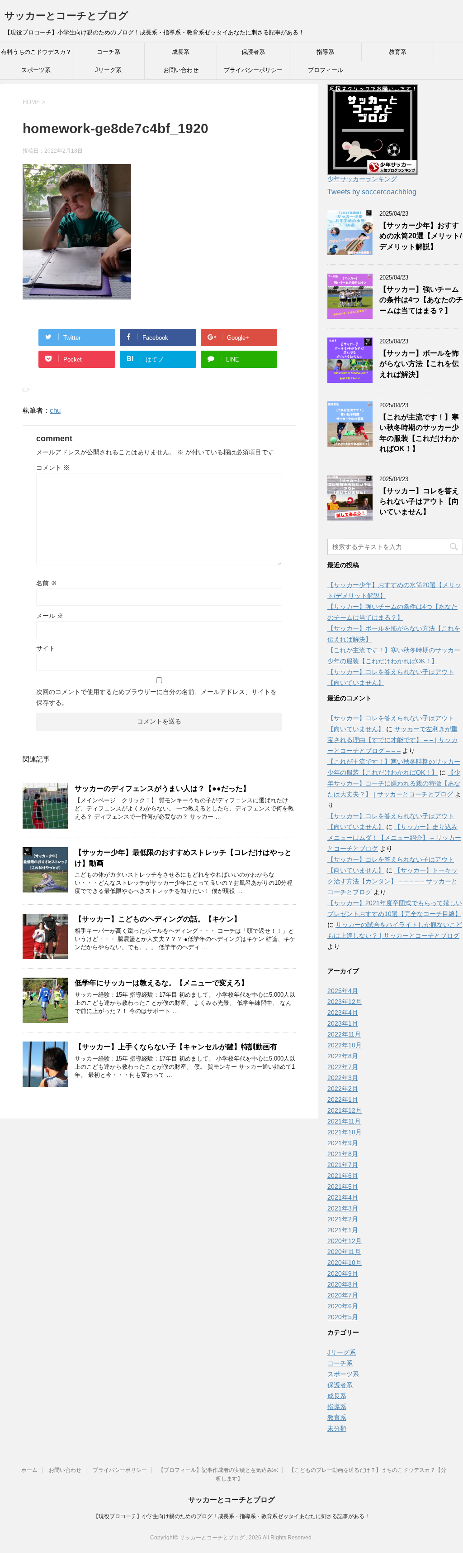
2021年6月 (342, 1175)
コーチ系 (108, 51)
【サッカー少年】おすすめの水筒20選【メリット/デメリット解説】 (420, 236)
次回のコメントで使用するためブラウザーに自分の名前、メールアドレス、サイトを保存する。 (156, 697)
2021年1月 (342, 1230)
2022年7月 (342, 1067)
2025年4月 (342, 990)
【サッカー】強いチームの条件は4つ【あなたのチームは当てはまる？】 (421, 299)
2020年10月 (344, 1262)
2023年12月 (344, 1001)
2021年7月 (342, 1164)
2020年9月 (342, 1273)
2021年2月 (342, 1219)
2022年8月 (342, 1056)
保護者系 (253, 51)
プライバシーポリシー (253, 70)
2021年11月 (344, 1121)
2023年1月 (342, 1023)
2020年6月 (342, 1306)
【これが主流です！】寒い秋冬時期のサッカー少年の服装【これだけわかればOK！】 (419, 433)
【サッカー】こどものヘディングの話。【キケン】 (158, 919)
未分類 (336, 1428)
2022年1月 (342, 1099)
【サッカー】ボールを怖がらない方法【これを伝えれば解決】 (419, 363)
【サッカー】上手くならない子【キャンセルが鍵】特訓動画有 (176, 1047)
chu (55, 410)
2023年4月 (342, 1012)
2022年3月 (342, 1077)
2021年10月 (344, 1132)
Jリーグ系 (108, 70)
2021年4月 (342, 1197)
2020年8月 (342, 1284)
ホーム (29, 1470)
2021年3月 (342, 1208)
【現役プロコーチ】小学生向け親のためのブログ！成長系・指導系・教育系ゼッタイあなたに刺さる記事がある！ (231, 1516)
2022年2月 (342, 1088)
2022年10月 (344, 1045)
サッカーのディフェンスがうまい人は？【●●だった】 (162, 788)
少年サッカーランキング (362, 179)
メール (49, 615)
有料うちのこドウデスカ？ (36, 51)
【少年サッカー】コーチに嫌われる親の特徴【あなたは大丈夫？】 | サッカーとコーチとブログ (393, 783)
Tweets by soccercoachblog (371, 192)
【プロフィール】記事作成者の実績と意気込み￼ (218, 1470)
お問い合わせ (180, 70)
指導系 (325, 51)
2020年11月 (344, 1251)
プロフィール (325, 70)
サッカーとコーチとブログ (66, 15)
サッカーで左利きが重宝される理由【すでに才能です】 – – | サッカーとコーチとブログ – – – (392, 739)
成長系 (180, 51)
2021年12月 (344, 1110)
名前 (46, 583)
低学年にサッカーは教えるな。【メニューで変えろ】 (161, 983)
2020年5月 (342, 1317)
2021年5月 (342, 1186)
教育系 (397, 51)
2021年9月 (342, 1143)
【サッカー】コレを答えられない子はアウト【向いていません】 (419, 501)
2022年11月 (344, 1034)
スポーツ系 (36, 70)
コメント (53, 467)
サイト (45, 648)
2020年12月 (344, 1240)
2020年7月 (342, 1295)
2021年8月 (342, 1154)
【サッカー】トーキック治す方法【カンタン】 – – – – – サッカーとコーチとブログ (392, 881)
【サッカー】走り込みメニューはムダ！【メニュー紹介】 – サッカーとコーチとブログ (394, 837)
